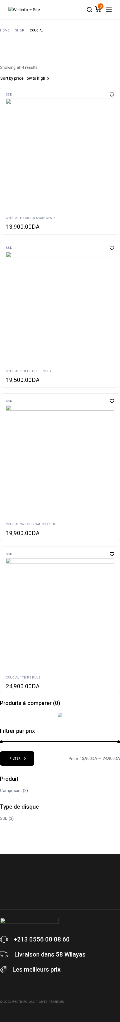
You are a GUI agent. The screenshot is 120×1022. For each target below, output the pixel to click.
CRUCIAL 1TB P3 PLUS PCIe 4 (28, 371)
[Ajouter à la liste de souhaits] (112, 94)
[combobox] (30, 79)
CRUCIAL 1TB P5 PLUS (23, 677)
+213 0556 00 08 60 (42, 939)
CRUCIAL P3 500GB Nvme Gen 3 (30, 218)
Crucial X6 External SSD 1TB (30, 524)
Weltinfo (19, 1002)
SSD (9, 94)
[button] (7, 152)
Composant (11, 790)
